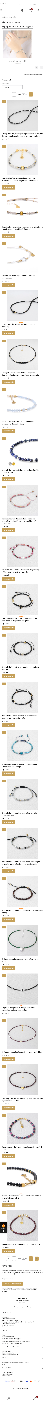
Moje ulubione (6, 1376)
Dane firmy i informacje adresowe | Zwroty (15, 1362)
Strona (19, 94)
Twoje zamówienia (7, 1372)
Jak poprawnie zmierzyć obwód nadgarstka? (16, 1341)
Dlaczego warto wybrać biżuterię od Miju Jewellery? (18, 1322)
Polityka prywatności (8, 1318)
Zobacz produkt (8, 187)
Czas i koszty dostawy (8, 1353)
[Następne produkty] (31, 1258)
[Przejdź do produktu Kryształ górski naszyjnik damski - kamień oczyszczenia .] (22, 256)
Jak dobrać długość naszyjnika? (11, 1338)
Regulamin (21, 1288)
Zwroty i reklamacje (8, 1325)
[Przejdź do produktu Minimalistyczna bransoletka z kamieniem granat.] (22, 1225)
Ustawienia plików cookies (10, 1320)
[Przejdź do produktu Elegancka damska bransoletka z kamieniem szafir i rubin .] (22, 1128)
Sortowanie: (6, 83)
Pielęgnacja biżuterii (8, 1336)
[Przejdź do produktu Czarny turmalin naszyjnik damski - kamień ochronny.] (22, 305)
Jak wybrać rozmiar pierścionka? (12, 1343)
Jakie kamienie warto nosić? (10, 1340)
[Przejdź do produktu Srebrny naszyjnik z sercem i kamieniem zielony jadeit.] (22, 940)
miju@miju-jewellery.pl (22, 1300)
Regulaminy (5, 1317)
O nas (3, 1364)
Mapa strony (6, 1327)
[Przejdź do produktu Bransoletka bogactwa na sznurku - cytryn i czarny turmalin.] (22, 648)
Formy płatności (7, 1351)
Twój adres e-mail (7, 1279)
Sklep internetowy (20, 1388)
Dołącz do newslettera (12, 1284)
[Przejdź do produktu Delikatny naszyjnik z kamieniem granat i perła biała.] (22, 1033)
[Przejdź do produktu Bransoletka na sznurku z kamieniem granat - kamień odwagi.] (22, 891)
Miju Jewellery (9, 17)
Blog (3, 1335)
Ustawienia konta (7, 1374)
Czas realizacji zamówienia (10, 1354)
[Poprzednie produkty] (14, 1258)
